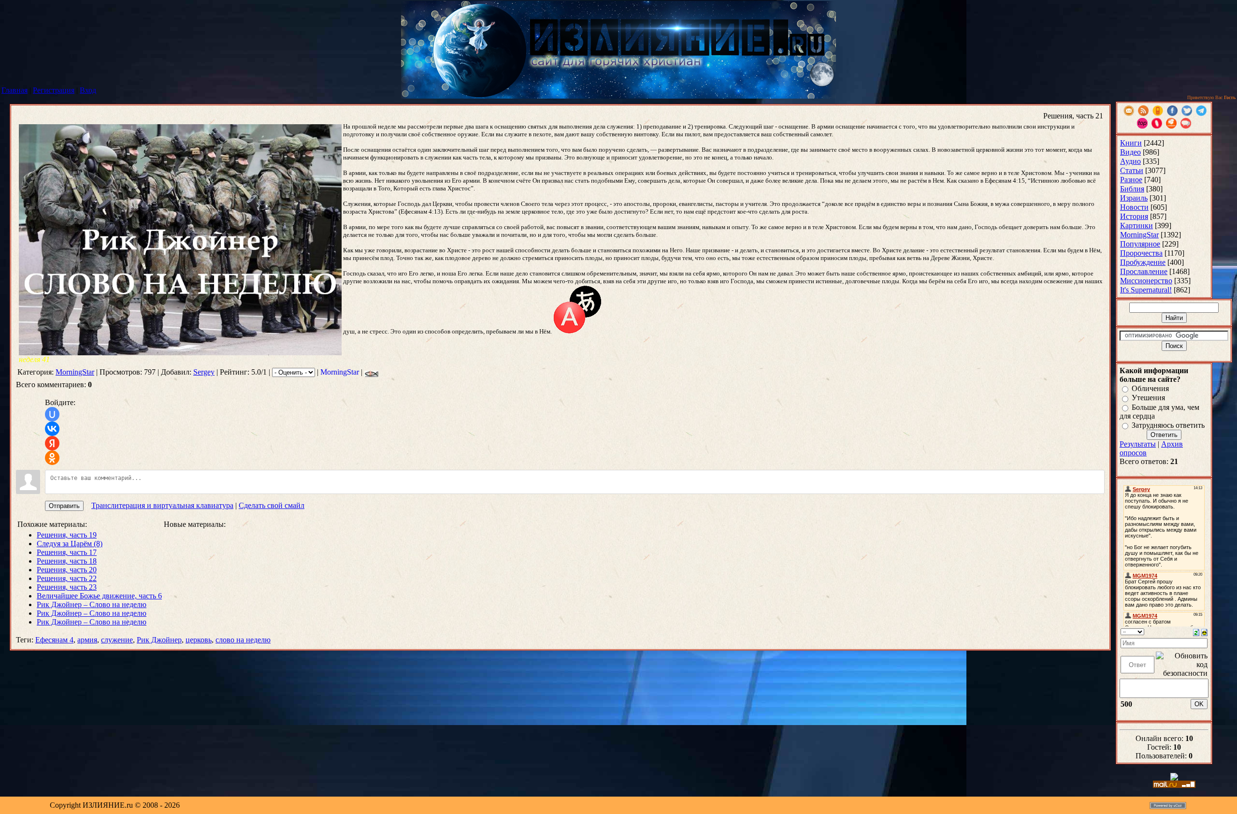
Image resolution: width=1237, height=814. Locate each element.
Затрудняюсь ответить (1168, 425)
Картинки (1136, 225)
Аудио (1130, 161)
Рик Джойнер (159, 640)
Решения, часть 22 (67, 578)
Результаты (1138, 444)
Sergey (204, 372)
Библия (1132, 189)
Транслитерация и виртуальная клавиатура (162, 505)
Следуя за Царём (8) (69, 543)
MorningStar (75, 372)
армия (87, 640)
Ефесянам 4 (54, 640)
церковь (199, 640)
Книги (1131, 143)
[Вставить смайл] (1204, 631)
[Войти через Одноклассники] (52, 458)
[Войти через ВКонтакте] (52, 429)
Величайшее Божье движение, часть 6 (99, 596)
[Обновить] (1196, 631)
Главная (14, 90)
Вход (88, 90)
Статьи (1131, 170)
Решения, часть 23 (67, 587)
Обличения (1150, 388)
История (1134, 216)
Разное (1131, 179)
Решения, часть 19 (67, 535)
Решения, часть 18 (67, 561)
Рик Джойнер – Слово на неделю (91, 604)
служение (117, 640)
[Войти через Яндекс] (52, 443)
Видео (1130, 152)
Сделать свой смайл (271, 505)
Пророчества (1141, 253)
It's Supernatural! (1146, 290)
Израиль (1134, 198)
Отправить (64, 505)
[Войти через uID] (52, 414)
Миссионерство (1146, 280)
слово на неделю (243, 640)
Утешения (1148, 398)
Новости (1134, 207)
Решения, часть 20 (67, 570)
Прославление (1143, 271)
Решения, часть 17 (67, 552)
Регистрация (53, 90)
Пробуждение (1142, 262)
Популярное (1140, 244)
